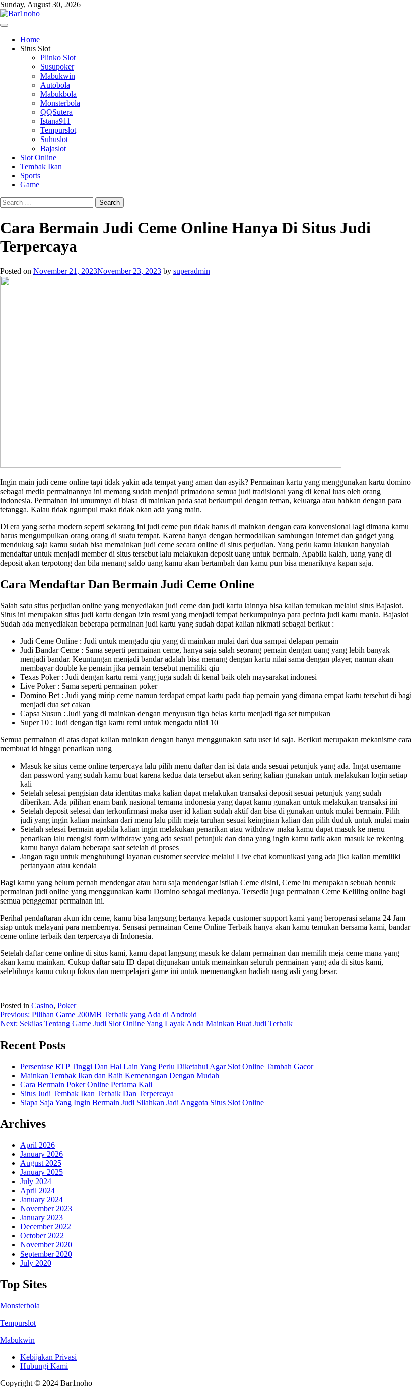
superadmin (191, 271)
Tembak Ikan (41, 166)
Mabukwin (57, 76)
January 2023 (41, 1217)
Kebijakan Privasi (48, 1357)
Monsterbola (60, 103)
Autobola (55, 85)
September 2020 (46, 1254)
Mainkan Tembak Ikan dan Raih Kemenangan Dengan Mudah (119, 1075)
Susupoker (57, 66)
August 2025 (40, 1163)
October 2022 (42, 1235)
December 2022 (45, 1226)
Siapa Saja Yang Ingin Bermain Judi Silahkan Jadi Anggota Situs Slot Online (142, 1102)
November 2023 (46, 1208)
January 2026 (41, 1154)
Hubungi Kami (44, 1366)
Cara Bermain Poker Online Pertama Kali (86, 1084)
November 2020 (46, 1244)
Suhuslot (54, 139)
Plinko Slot (58, 57)
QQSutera (56, 112)
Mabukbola (58, 94)
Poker (66, 1005)
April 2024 (37, 1190)
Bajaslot (53, 148)
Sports (30, 175)
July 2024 (35, 1181)
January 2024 (41, 1199)
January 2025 (41, 1172)
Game (29, 184)
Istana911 (55, 121)
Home (30, 39)
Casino (42, 1005)
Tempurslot (58, 130)
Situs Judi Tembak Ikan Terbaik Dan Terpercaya (97, 1093)
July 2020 (35, 1263)
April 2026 (37, 1145)
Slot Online (38, 157)
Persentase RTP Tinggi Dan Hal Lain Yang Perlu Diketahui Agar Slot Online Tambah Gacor (166, 1066)
